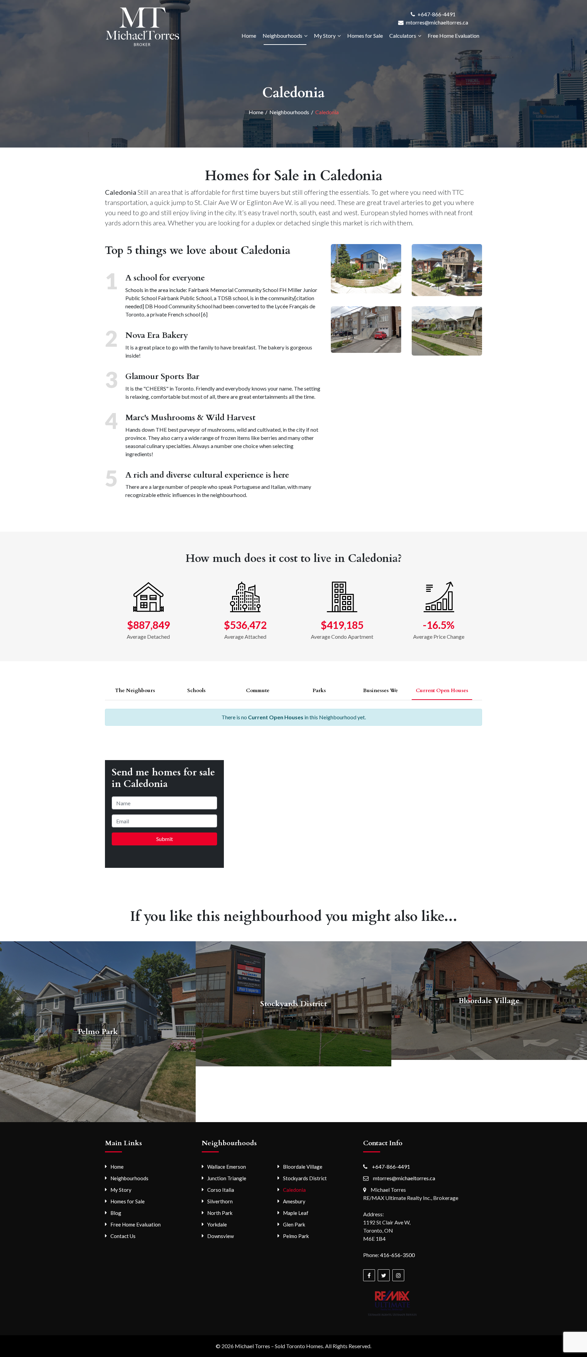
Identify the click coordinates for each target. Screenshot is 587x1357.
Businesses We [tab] (380, 690)
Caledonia (294, 1190)
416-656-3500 (397, 1255)
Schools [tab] (196, 690)
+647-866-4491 (436, 14)
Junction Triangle (226, 1178)
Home (249, 35)
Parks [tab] (319, 690)
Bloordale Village (302, 1167)
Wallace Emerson (226, 1167)
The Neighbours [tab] (135, 690)
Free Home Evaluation (453, 35)
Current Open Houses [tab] (442, 690)
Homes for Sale (365, 35)
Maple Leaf (295, 1213)
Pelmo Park (296, 1236)
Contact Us (123, 1236)
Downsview (220, 1236)
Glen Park (294, 1224)
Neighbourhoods (282, 35)
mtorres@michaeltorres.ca (437, 22)
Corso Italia (220, 1190)
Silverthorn (220, 1201)
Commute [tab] (257, 690)
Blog (115, 1213)
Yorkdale (217, 1224)
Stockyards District (305, 1178)
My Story (325, 35)
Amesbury (294, 1201)
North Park (219, 1213)
